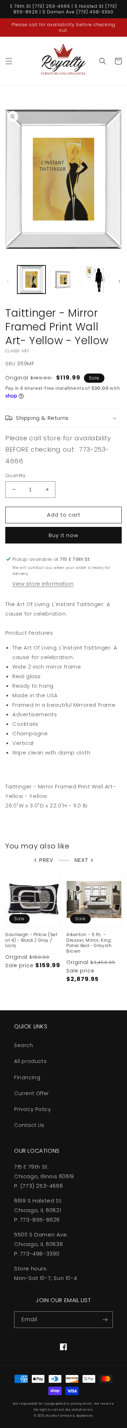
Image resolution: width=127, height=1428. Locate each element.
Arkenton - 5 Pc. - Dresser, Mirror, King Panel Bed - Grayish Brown (88, 943)
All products (30, 1061)
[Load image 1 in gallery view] (31, 279)
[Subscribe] (105, 1319)
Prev (46, 860)
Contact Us (29, 1125)
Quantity (15, 475)
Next (81, 860)
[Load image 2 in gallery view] (63, 279)
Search (23, 1045)
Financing (27, 1077)
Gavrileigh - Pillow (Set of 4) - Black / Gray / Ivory (31, 940)
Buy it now (63, 535)
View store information (42, 583)
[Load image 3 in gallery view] (95, 279)
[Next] (119, 281)
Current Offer (31, 1093)
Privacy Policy (32, 1109)
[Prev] (8, 281)
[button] (9, 61)
